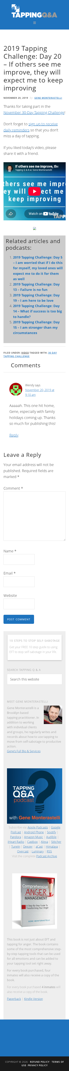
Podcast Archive (46, 856)
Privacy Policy (38, 1065)
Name (9, 551)
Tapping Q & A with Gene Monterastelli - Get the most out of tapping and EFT (34, 11)
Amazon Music (33, 837)
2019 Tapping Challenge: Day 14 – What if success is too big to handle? (37, 311)
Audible (51, 837)
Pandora (15, 837)
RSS (49, 851)
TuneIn (15, 847)
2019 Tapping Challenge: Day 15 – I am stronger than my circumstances (36, 327)
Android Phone (34, 832)
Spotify (51, 832)
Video (25, 352)
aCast (39, 847)
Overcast (23, 851)
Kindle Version (33, 999)
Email (9, 573)
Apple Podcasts (38, 827)
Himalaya (52, 847)
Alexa (44, 842)
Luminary (38, 851)
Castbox (32, 842)
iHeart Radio (16, 842)
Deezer (28, 847)
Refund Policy (39, 1061)
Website (10, 595)
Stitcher (56, 842)
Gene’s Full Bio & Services (23, 751)
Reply (13, 435)
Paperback (14, 999)
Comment (13, 488)
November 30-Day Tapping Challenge (33, 112)
